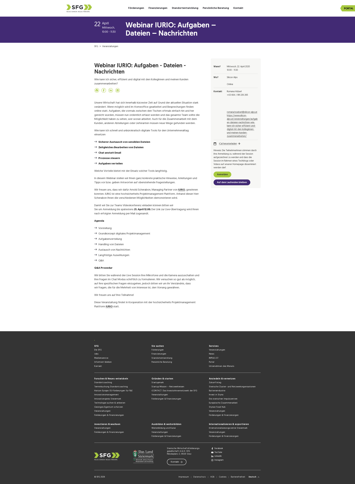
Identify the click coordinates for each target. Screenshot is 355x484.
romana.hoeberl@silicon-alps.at (242, 112)
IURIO (181, 190)
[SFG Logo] (79, 8)
